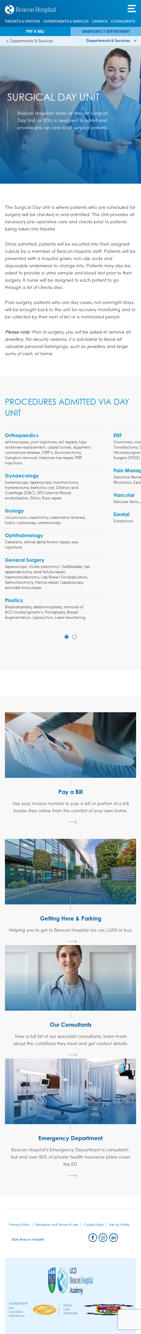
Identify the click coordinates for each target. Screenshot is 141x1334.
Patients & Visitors (22, 21)
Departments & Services (66, 21)
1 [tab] (66, 637)
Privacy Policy (19, 1224)
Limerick (100, 21)
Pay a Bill (35, 31)
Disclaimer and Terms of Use (56, 1224)
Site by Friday (119, 1224)
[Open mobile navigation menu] (132, 8)
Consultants (123, 21)
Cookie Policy (94, 1224)
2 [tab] (74, 637)
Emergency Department (106, 31)
